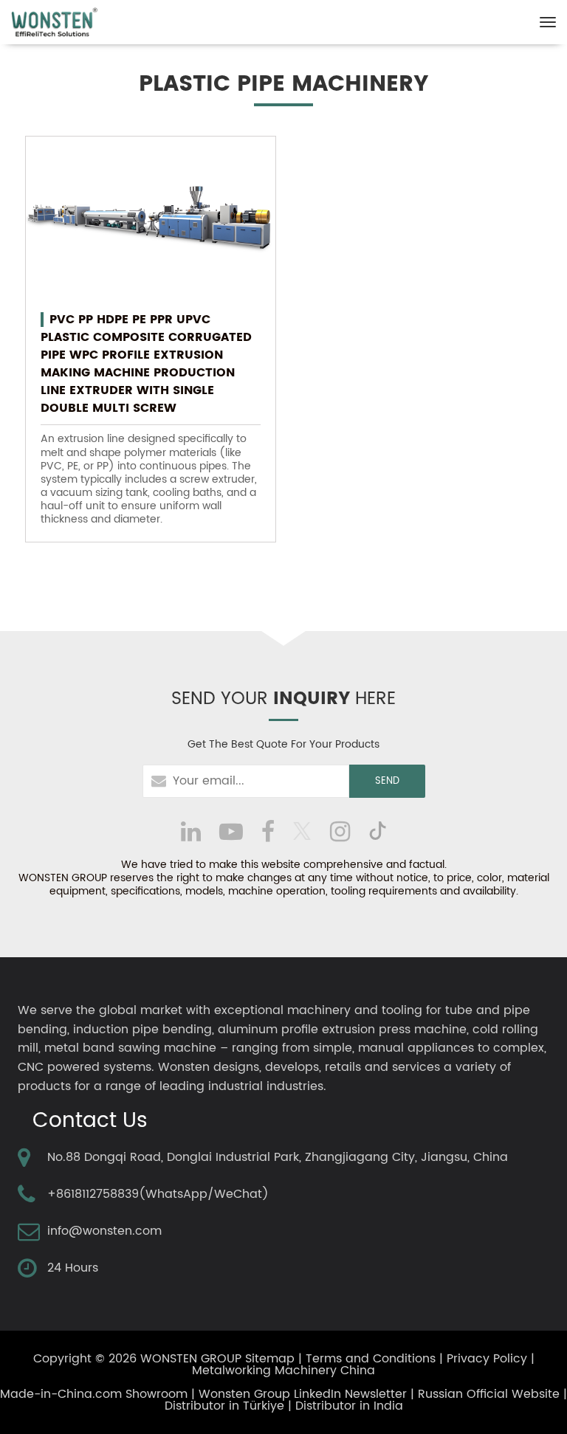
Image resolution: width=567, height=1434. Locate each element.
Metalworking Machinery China (283, 1370)
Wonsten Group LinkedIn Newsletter (303, 1394)
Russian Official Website (489, 1394)
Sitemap (270, 1358)
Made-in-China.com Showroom (94, 1394)
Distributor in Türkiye (224, 1406)
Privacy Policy (487, 1358)
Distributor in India (349, 1406)
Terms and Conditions (371, 1358)
